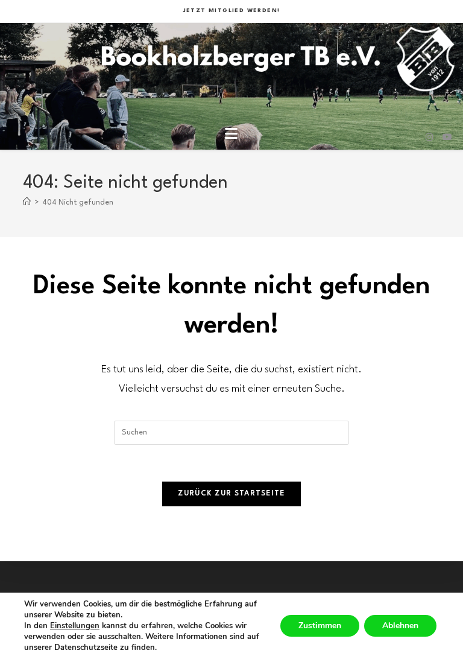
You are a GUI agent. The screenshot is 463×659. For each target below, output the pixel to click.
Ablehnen (400, 625)
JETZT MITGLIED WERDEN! (231, 10)
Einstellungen (74, 625)
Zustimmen (319, 625)
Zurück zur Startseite (231, 493)
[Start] (27, 202)
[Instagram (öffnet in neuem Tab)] (429, 137)
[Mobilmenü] (232, 137)
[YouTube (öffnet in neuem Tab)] (447, 137)
